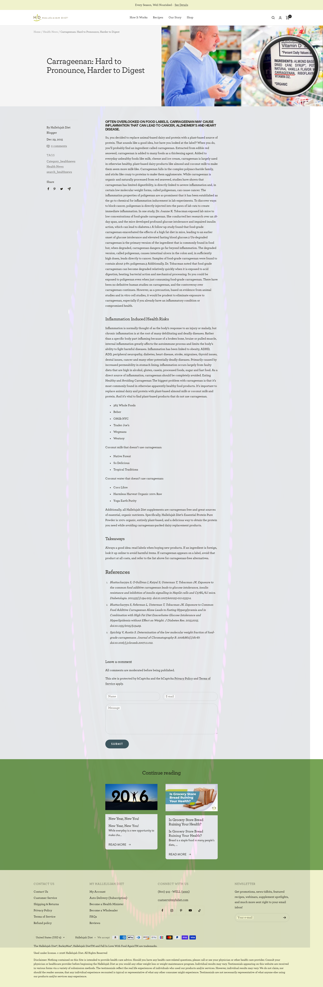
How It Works (139, 17)
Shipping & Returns (46, 904)
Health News (50, 32)
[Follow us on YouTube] (190, 910)
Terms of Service (45, 916)
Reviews (94, 923)
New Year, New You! (124, 819)
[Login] (280, 17)
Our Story (175, 17)
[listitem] (48, 188)
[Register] (284, 917)
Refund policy (43, 923)
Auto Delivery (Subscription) (108, 898)
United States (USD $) (48, 937)
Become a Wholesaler (103, 910)
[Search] (273, 17)
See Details (181, 5)
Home (37, 32)
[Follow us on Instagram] (171, 910)
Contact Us (41, 891)
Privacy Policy (183, 678)
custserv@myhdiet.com (173, 900)
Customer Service (45, 898)
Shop (190, 17)
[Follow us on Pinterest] (181, 910)
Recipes (158, 17)
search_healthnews (59, 172)
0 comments (59, 146)
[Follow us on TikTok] (199, 910)
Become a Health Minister (106, 904)
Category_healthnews (61, 161)
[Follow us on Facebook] (162, 910)
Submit (117, 744)
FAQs (93, 916)
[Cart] (287, 17)
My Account (97, 891)
